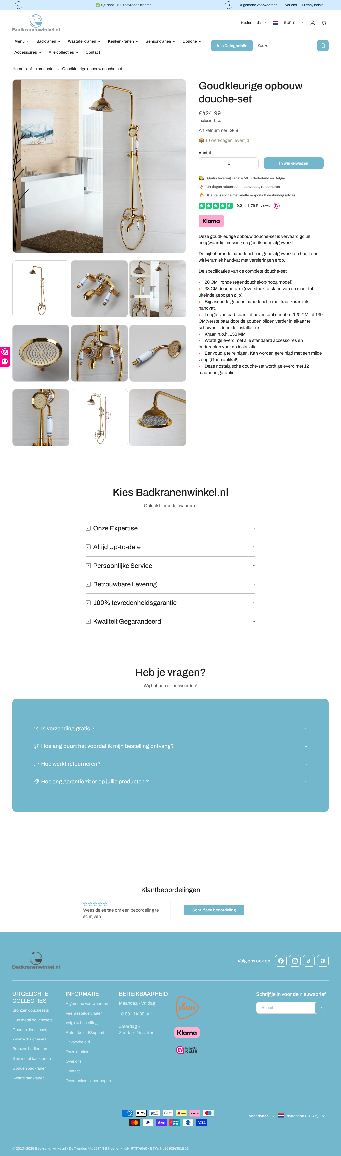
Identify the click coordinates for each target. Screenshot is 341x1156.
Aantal (205, 152)
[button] (20, 41)
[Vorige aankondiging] (18, 5)
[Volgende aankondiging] (228, 5)
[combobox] (289, 45)
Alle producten (43, 69)
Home (17, 69)
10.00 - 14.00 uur (135, 1013)
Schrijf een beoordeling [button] (214, 910)
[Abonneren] (320, 1008)
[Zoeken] (323, 45)
